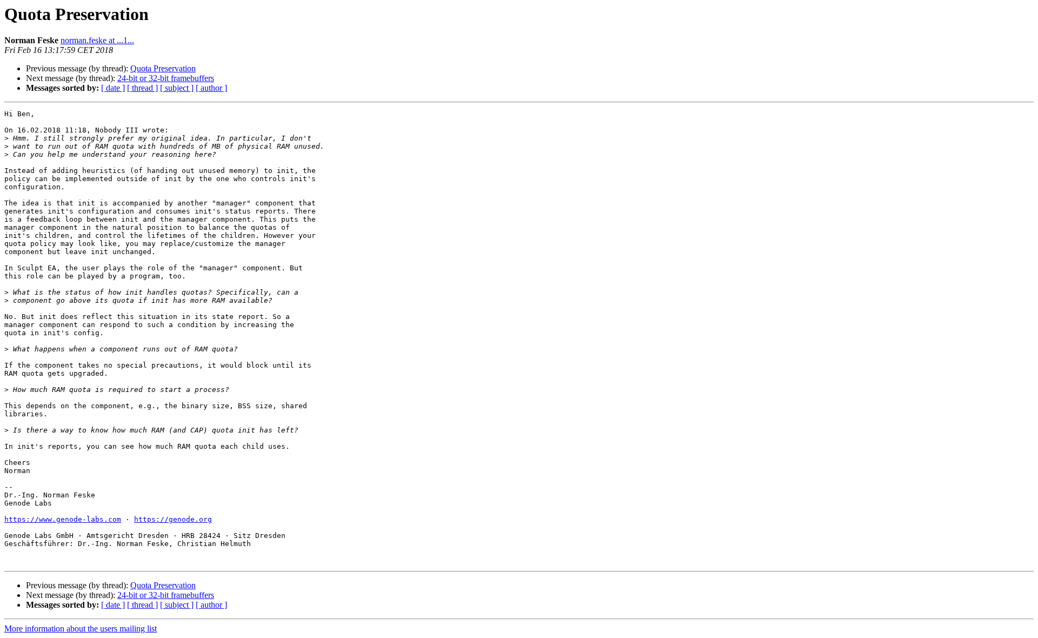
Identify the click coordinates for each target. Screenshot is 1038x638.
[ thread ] (142, 87)
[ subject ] (177, 87)
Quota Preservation (163, 68)
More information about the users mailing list (80, 628)
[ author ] (211, 87)
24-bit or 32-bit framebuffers (165, 78)
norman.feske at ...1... (97, 40)
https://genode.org (173, 519)
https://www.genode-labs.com (62, 519)
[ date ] (113, 87)
